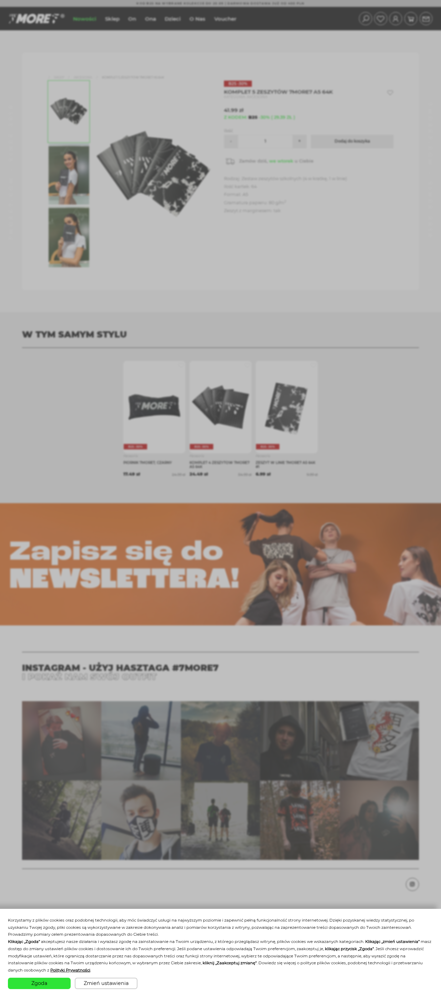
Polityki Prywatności (70, 970)
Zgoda (39, 983)
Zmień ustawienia (106, 983)
